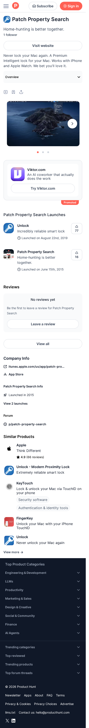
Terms (60, 695)
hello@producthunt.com (53, 712)
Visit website (43, 45)
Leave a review (43, 324)
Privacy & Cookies (18, 704)
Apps (27, 695)
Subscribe (45, 6)
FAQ (49, 695)
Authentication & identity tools (43, 508)
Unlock (23, 225)
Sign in (73, 6)
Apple (21, 445)
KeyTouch (24, 483)
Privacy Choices (45, 704)
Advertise (67, 704)
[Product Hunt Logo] (15, 6)
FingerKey (24, 518)
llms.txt (10, 712)
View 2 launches (15, 403)
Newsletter (13, 695)
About (39, 695)
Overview (12, 77)
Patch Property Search (35, 252)
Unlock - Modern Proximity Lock (43, 467)
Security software (32, 500)
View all (43, 344)
